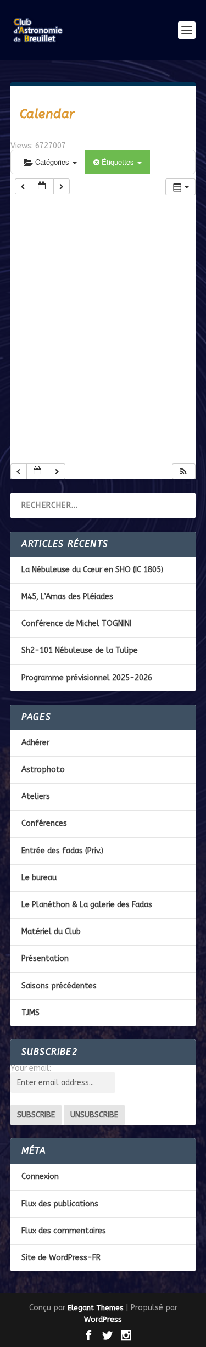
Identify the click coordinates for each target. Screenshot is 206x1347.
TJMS (30, 1013)
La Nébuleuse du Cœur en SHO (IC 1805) (92, 569)
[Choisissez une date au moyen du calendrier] (42, 186)
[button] (183, 471)
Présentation (45, 958)
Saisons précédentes (59, 986)
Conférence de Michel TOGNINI (76, 623)
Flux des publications (59, 1204)
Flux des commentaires (63, 1231)
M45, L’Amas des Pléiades (67, 596)
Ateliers (35, 796)
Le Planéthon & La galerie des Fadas (86, 904)
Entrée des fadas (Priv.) (62, 851)
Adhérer (35, 742)
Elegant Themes (96, 1308)
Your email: (30, 1068)
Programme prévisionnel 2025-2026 (86, 678)
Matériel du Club (51, 931)
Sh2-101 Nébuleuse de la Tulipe (79, 650)
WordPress (103, 1319)
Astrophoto (43, 769)
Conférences (44, 823)
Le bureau (39, 877)
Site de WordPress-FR (61, 1257)
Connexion (40, 1176)
